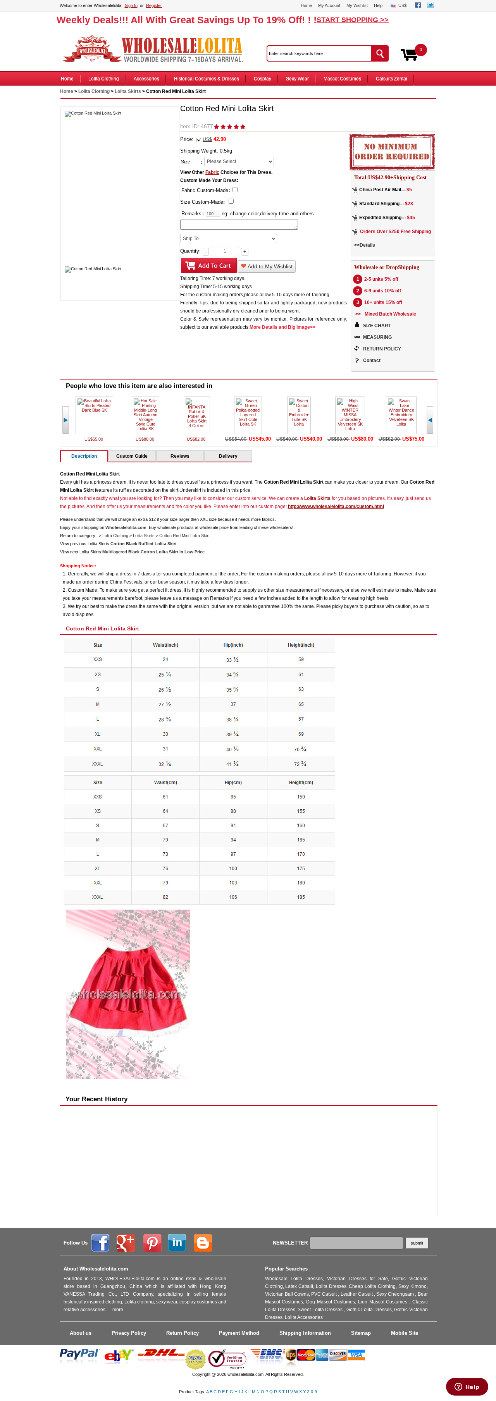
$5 (409, 189)
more (117, 1309)
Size (185, 162)
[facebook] (418, 6)
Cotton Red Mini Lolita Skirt (184, 535)
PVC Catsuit (324, 1294)
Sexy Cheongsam (395, 1294)
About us (80, 1333)
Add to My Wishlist (269, 266)
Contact (372, 360)
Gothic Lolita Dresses (369, 1309)
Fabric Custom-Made (204, 190)
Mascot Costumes (342, 78)
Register (154, 5)
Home (306, 5)
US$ (402, 5)
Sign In (131, 5)
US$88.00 (145, 439)
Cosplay (262, 78)
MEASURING (377, 337)
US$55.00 (94, 439)
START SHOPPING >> (353, 20)
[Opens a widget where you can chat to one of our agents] (467, 1387)
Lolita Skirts (128, 91)
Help (378, 5)
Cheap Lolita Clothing (372, 1286)
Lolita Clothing (103, 78)
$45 (411, 217)
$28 (409, 203)
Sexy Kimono (412, 1286)
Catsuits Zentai (391, 78)
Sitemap (361, 1333)
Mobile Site (404, 1333)
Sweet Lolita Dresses (321, 1309)
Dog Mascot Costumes (330, 1302)
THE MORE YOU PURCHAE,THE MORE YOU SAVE (156, 48)
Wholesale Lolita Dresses (294, 1278)
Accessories (146, 78)
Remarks (191, 213)
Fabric (212, 172)
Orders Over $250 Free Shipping (395, 231)
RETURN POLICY (382, 349)
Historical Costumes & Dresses (206, 78)
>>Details (364, 245)
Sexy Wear (297, 78)
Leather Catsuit (357, 1294)
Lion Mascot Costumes (383, 1302)
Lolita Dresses (331, 1286)
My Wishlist (357, 5)
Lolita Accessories (304, 1317)
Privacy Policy (129, 1333)
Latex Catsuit (299, 1286)
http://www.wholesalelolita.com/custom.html (336, 506)
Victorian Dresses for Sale (357, 1278)
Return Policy (182, 1333)
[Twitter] (430, 6)
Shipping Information (305, 1333)
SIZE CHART (377, 325)
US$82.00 (197, 439)
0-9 (314, 1391)
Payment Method (239, 1333)
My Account (329, 5)
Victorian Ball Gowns (287, 1294)
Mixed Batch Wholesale (390, 314)
